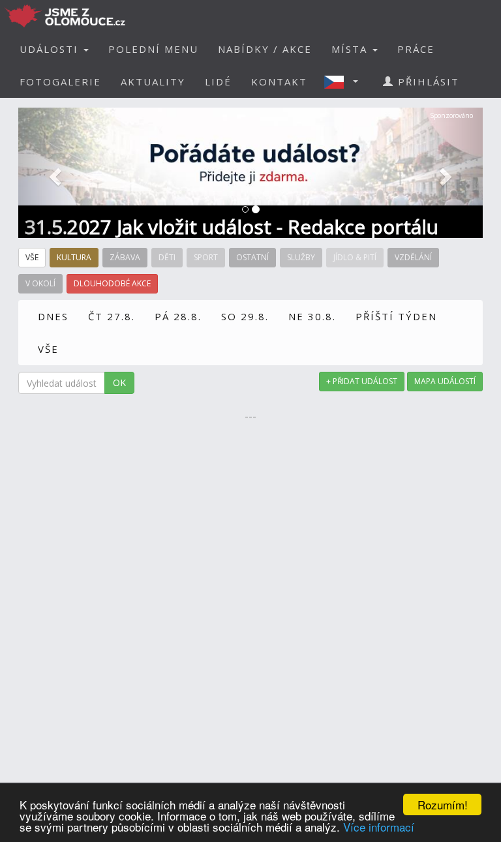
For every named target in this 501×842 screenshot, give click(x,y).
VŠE (48, 348)
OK (119, 382)
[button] (345, 81)
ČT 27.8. (111, 316)
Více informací (378, 827)
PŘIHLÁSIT (426, 81)
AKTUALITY (153, 81)
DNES (53, 316)
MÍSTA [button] (351, 48)
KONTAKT (279, 81)
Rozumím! (443, 804)
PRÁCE (415, 48)
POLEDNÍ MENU (153, 48)
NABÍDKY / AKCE (265, 48)
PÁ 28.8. (178, 316)
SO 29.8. (245, 316)
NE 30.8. (312, 316)
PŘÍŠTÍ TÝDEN (396, 316)
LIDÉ (218, 81)
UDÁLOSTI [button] (51, 48)
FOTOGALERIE (60, 81)
